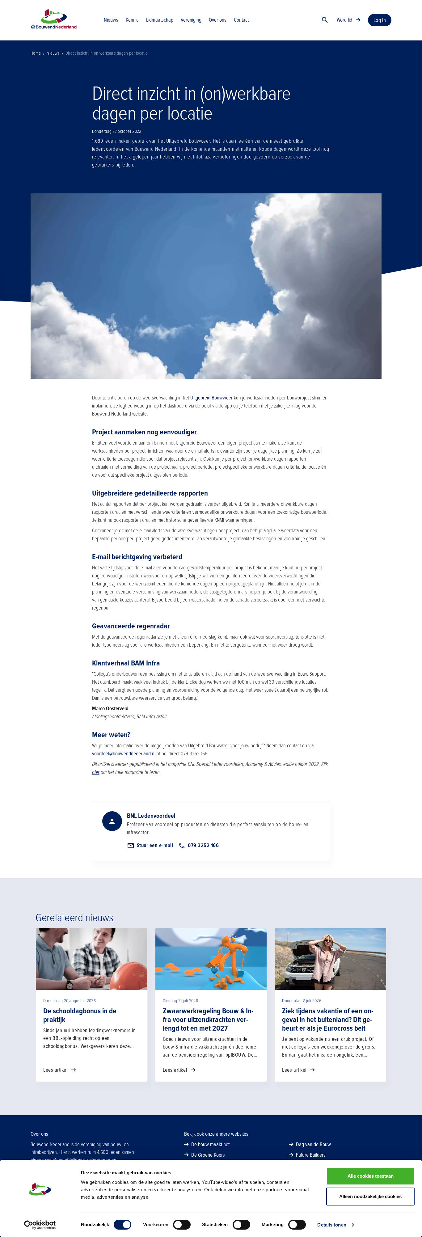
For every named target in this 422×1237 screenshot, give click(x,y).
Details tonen (331, 1224)
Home (36, 53)
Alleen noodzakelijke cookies (370, 1196)
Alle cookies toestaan (371, 1176)
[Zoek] (325, 20)
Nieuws (53, 53)
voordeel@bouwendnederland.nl (123, 753)
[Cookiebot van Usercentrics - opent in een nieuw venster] (40, 1225)
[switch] (182, 1225)
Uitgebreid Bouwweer (211, 398)
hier (95, 772)
